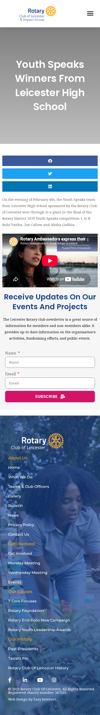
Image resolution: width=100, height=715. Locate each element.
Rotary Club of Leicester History (38, 668)
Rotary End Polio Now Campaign (39, 620)
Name (11, 353)
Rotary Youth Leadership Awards (39, 630)
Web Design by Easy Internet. (32, 699)
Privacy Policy (21, 525)
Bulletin (15, 505)
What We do (20, 477)
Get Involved (20, 553)
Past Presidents (23, 649)
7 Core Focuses (22, 601)
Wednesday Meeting (27, 572)
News (13, 515)
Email (11, 373)
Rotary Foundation (26, 610)
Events (14, 582)
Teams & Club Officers (28, 486)
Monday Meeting (24, 563)
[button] (90, 13)
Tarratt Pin (18, 658)
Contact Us (18, 534)
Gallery (14, 496)
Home (14, 467)
